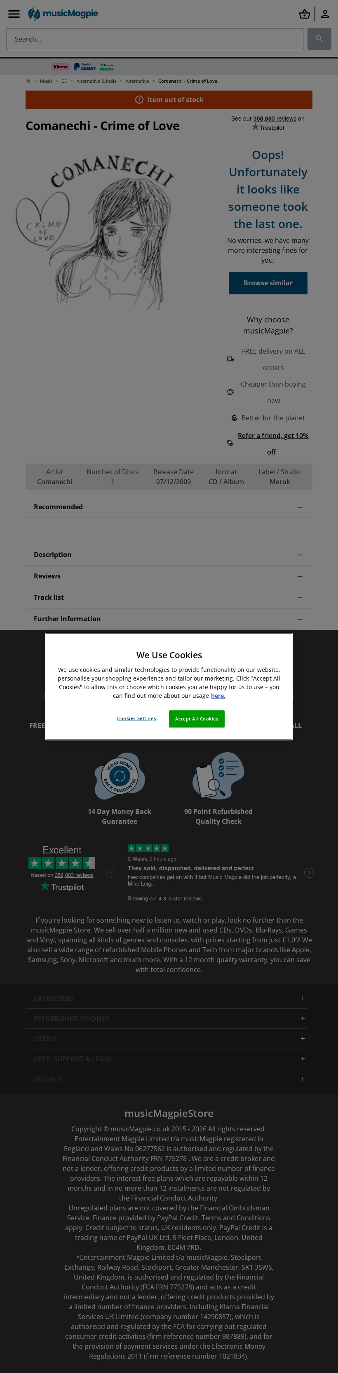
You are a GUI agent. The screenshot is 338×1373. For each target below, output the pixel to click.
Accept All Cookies (196, 719)
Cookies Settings (136, 718)
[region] (169, 686)
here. (218, 695)
